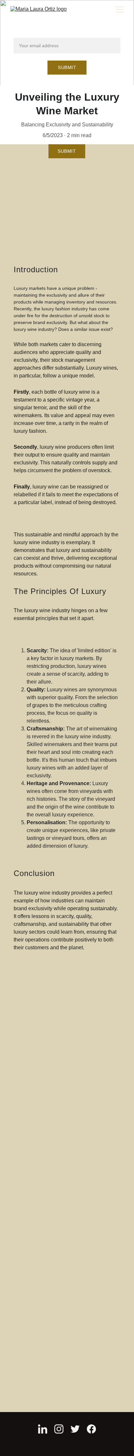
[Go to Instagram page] (58, 1429)
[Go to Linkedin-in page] (42, 1429)
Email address (30, 33)
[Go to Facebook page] (91, 1429)
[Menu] (120, 9)
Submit (67, 67)
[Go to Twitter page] (75, 1429)
